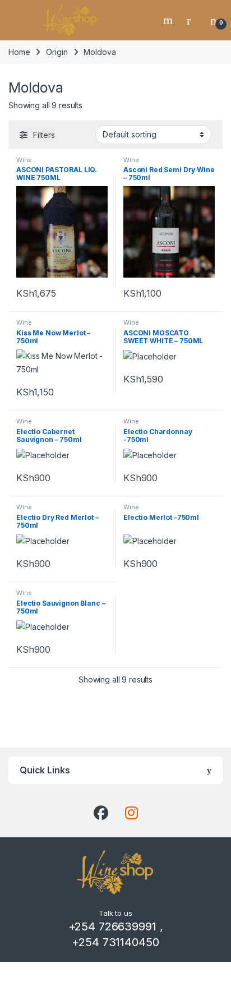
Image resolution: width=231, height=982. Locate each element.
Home (19, 52)
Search (169, 20)
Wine (23, 160)
